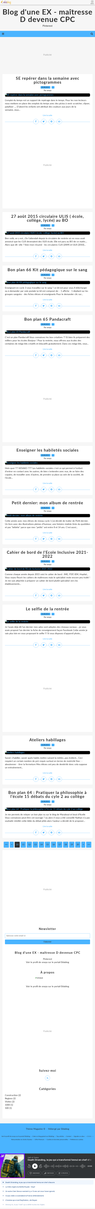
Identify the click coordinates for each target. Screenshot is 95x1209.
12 (29, 845)
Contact (68, 1136)
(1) (9, 1105)
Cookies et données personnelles (57, 1139)
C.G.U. (89, 1136)
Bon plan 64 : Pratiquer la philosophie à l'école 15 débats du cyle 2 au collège (47, 795)
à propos (64, 1173)
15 (47, 845)
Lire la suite (47, 115)
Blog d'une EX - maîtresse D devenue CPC (47, 16)
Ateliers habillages (47, 740)
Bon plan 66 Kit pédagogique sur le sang (47, 270)
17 (59, 845)
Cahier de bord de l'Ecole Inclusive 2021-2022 (47, 554)
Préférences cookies (76, 1139)
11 (23, 845)
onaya (45, 962)
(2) (13, 1095)
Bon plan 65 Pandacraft (47, 319)
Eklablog (65, 1129)
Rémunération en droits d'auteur (21, 1139)
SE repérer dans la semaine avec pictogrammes (47, 80)
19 (72, 845)
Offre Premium (39, 1139)
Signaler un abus (79, 1136)
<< (6, 845)
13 (35, 845)
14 (41, 845)
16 (53, 845)
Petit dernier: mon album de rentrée (47, 503)
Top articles (60, 1136)
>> (88, 845)
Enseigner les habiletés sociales (47, 450)
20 (78, 845)
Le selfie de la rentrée (47, 609)
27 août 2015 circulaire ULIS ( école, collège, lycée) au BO (47, 218)
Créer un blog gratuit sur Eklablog (43, 1136)
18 (65, 845)
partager (50, 1173)
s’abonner (36, 1173)
